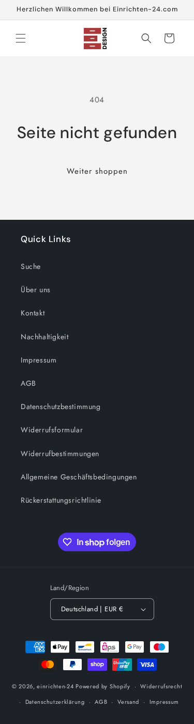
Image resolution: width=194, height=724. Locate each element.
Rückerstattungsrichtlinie (61, 500)
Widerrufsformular (52, 430)
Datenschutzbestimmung (61, 406)
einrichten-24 (55, 686)
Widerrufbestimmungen (60, 453)
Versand (128, 702)
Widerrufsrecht (161, 686)
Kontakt (32, 313)
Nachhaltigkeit (44, 336)
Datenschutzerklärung (55, 702)
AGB (28, 383)
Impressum (38, 360)
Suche (31, 266)
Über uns (36, 289)
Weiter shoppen (97, 171)
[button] (20, 38)
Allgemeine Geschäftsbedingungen (79, 477)
